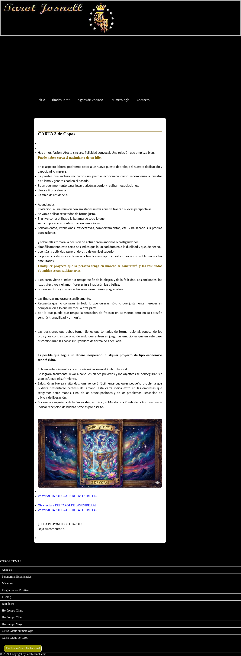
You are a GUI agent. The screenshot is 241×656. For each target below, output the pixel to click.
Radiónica (8, 603)
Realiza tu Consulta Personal (23, 648)
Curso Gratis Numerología (17, 630)
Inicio (41, 100)
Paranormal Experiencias (16, 576)
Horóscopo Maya (12, 624)
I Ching (6, 597)
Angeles (7, 569)
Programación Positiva (15, 590)
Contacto (143, 100)
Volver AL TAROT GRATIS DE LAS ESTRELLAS (67, 496)
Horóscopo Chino (12, 610)
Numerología (120, 100)
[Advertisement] (120, 66)
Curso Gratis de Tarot (14, 637)
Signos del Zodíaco (90, 100)
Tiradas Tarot (61, 100)
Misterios (7, 583)
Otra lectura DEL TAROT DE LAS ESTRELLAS (67, 505)
